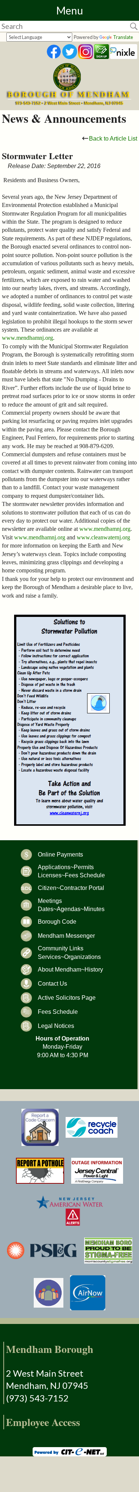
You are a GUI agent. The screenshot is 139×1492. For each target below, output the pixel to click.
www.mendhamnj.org (27, 338)
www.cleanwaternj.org (103, 537)
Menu (69, 10)
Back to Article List (113, 138)
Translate (123, 37)
